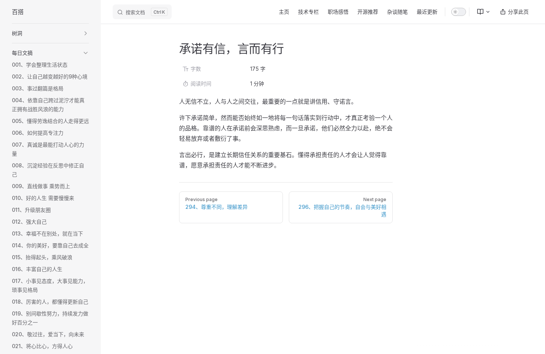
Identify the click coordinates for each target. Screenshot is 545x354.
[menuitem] (480, 12)
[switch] (458, 12)
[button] (50, 33)
